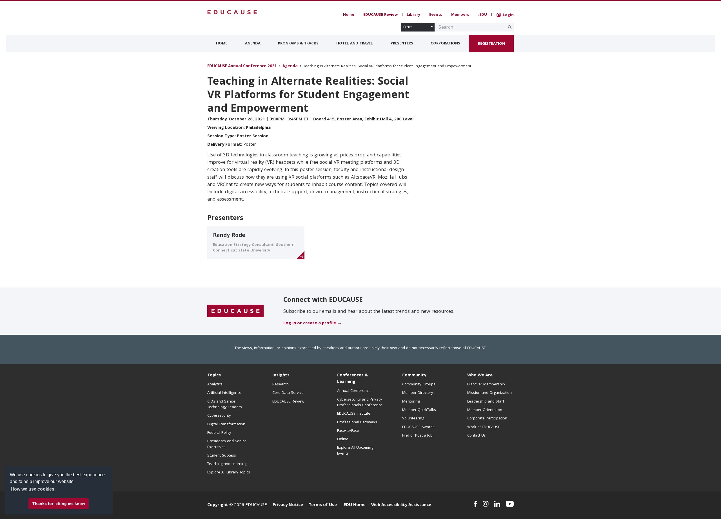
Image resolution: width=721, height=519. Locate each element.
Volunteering (413, 418)
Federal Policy (219, 433)
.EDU (482, 15)
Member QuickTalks (419, 410)
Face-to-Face (348, 431)
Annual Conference (354, 391)
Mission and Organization (489, 393)
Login (508, 15)
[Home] (232, 12)
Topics (214, 375)
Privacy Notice (288, 505)
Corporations (445, 44)
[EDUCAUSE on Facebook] (475, 504)
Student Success (221, 456)
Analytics (214, 384)
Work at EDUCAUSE (483, 427)
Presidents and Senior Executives (226, 444)
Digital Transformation (226, 424)
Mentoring (411, 402)
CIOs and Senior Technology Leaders (224, 404)
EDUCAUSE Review (380, 15)
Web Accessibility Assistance (401, 505)
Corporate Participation (487, 418)
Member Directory (417, 393)
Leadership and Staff (485, 402)
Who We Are (480, 375)
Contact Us (476, 436)
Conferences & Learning (352, 379)
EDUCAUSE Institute (353, 414)
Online (342, 439)
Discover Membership (486, 384)
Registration (491, 44)
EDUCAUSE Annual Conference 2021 (242, 66)
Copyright (217, 505)
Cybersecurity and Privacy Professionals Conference (359, 402)
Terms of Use (323, 505)
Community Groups (418, 384)
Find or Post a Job (417, 436)
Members (460, 15)
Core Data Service (288, 393)
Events (435, 15)
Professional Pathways (357, 422)
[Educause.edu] (235, 311)
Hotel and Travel (354, 44)
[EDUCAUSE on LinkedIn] (497, 504)
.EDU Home (354, 505)
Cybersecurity (219, 416)
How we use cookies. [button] (33, 489)
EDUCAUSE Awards (418, 427)
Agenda (253, 44)
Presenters (402, 44)
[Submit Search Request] (510, 27)
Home (348, 15)
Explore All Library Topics (228, 472)
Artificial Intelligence (224, 393)
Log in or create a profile (309, 323)
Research (280, 384)
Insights (281, 375)
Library (413, 15)
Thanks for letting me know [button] (58, 503)
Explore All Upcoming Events (355, 451)
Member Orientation (484, 410)
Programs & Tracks (298, 44)
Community (414, 375)
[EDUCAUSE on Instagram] (486, 504)
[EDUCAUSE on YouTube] (510, 504)
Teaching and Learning (226, 464)
